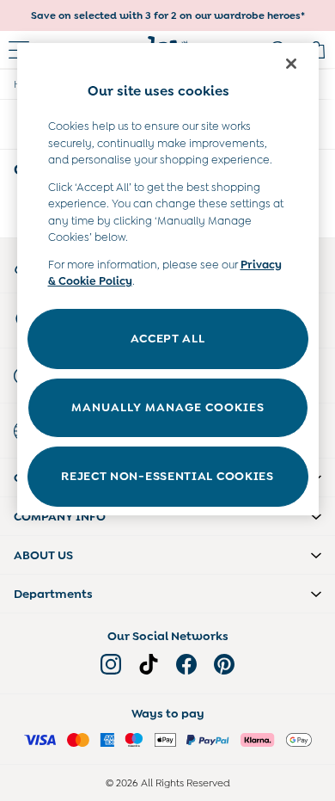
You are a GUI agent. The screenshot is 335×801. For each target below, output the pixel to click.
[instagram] (111, 664)
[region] (168, 279)
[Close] (291, 64)
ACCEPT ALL (168, 338)
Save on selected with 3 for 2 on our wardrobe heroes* (168, 15)
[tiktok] (149, 664)
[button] (167, 516)
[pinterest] (224, 664)
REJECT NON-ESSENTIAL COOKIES (167, 476)
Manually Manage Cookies (168, 407)
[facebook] (186, 664)
